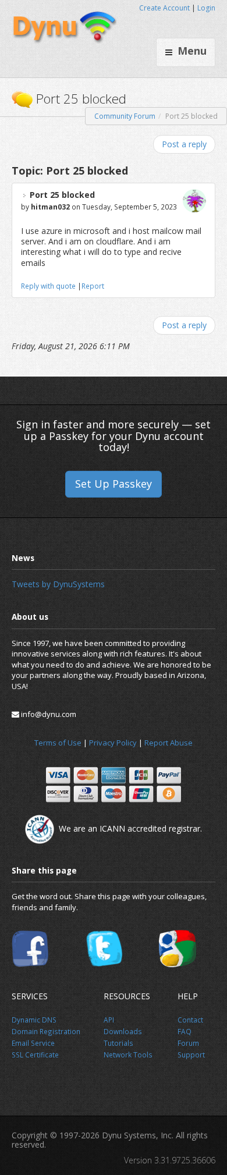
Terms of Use (57, 742)
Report (92, 285)
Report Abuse (168, 742)
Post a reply (184, 144)
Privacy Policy (113, 742)
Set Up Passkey (113, 484)
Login (206, 8)
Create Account (164, 8)
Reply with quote (48, 285)
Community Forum (124, 116)
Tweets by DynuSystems (58, 584)
